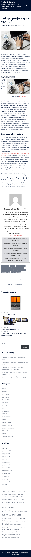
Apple (4, 388)
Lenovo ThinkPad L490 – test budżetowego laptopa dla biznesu (13, 334)
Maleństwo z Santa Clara (16, 280)
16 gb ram (4, 494)
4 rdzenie (7, 491)
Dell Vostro (5, 402)
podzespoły (6, 527)
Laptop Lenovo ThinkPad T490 (10, 329)
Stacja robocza (6, 532)
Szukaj (4, 344)
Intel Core (16, 515)
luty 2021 (5, 448)
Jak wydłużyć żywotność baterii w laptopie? (15, 377)
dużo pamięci (8, 507)
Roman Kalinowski (7, 25)
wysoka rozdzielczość (13, 537)
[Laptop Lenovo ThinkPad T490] (15, 320)
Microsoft (5, 431)
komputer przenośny (7, 268)
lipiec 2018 (5, 479)
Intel (10, 515)
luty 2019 (5, 459)
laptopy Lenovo (19, 268)
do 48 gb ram (14, 505)
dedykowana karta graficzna (13, 499)
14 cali (19, 491)
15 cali (23, 491)
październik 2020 (7, 451)
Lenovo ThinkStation (8, 428)
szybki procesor (8, 535)
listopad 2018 (6, 468)
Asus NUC (5, 391)
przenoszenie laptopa (20, 270)
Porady (4, 433)
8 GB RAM (13, 491)
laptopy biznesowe (20, 521)
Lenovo (3, 27)
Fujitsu (4, 408)
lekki (27, 521)
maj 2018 (4, 484)
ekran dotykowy (22, 511)
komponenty (6, 518)
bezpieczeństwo (20, 266)
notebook (18, 524)
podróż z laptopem (7, 270)
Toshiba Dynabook (7, 436)
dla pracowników (6, 505)
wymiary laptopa (16, 272)
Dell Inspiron (5, 394)
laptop (22, 518)
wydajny (4, 537)
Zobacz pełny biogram (15, 235)
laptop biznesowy (8, 521)
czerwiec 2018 (6, 482)
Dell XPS (4, 405)
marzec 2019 (6, 456)
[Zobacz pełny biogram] (22, 235)
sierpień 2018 (6, 476)
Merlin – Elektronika (8, 2)
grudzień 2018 (6, 465)
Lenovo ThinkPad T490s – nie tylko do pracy (14, 315)
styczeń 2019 (6, 462)
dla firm (15, 502)
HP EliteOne (5, 411)
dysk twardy (14, 511)
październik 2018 (7, 470)
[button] (26, 5)
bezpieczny (14, 494)
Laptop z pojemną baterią (15, 284)
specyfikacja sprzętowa (10, 529)
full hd (5, 514)
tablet (18, 535)
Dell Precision (6, 400)
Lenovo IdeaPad (6, 422)
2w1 (3, 491)
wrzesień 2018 (6, 473)
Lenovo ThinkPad (7, 425)
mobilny (11, 524)
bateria (12, 266)
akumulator (5, 266)
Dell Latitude (5, 397)
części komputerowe (16, 496)
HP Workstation (6, 417)
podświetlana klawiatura (16, 527)
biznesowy (20, 494)
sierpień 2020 (6, 453)
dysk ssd (6, 511)
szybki (14, 532)
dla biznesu (7, 502)
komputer (15, 518)
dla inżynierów (21, 502)
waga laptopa (6, 272)
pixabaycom (22, 96)
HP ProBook (5, 414)
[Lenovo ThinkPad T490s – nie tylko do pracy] (15, 303)
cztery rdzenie (5, 496)
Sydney (17, 554)
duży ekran (17, 507)
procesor (23, 527)
